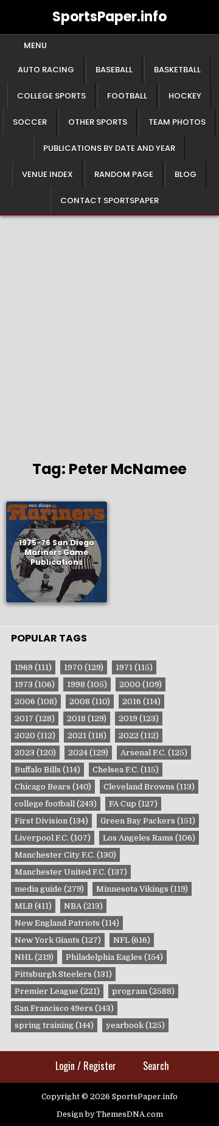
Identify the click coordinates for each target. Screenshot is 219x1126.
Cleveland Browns (149, 786)
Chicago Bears (53, 786)
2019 (139, 718)
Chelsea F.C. (125, 769)
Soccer (30, 122)
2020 (35, 735)
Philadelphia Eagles (114, 957)
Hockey (185, 96)
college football (56, 803)
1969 (33, 667)
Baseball (114, 69)
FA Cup (133, 803)
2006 (36, 701)
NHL (34, 957)
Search (156, 1065)
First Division (51, 820)
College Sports (51, 96)
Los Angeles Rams (149, 837)
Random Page (123, 174)
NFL (131, 940)
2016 (141, 701)
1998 (87, 684)
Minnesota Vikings (142, 888)
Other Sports (97, 122)
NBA (83, 906)
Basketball (177, 69)
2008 (89, 701)
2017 (35, 718)
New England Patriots (67, 923)
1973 (35, 684)
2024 (88, 752)
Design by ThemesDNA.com (110, 1114)
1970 (83, 667)
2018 (86, 718)
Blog (185, 174)
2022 (139, 735)
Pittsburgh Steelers (63, 974)
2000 (140, 684)
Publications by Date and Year (109, 148)
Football (127, 96)
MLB (33, 906)
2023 (35, 752)
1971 (134, 667)
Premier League (57, 991)
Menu (35, 45)
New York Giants (58, 940)
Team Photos (177, 122)
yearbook (135, 1025)
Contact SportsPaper (109, 200)
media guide (49, 888)
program (143, 991)
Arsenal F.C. (153, 752)
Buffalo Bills (47, 769)
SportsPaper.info (109, 16)
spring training (54, 1025)
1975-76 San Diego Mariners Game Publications (56, 552)
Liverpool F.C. (53, 837)
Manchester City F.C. (65, 854)
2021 (87, 735)
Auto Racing (46, 69)
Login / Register (85, 1065)
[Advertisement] (109, 331)
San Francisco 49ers (64, 1008)
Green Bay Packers (147, 820)
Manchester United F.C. (71, 871)
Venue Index (47, 174)
